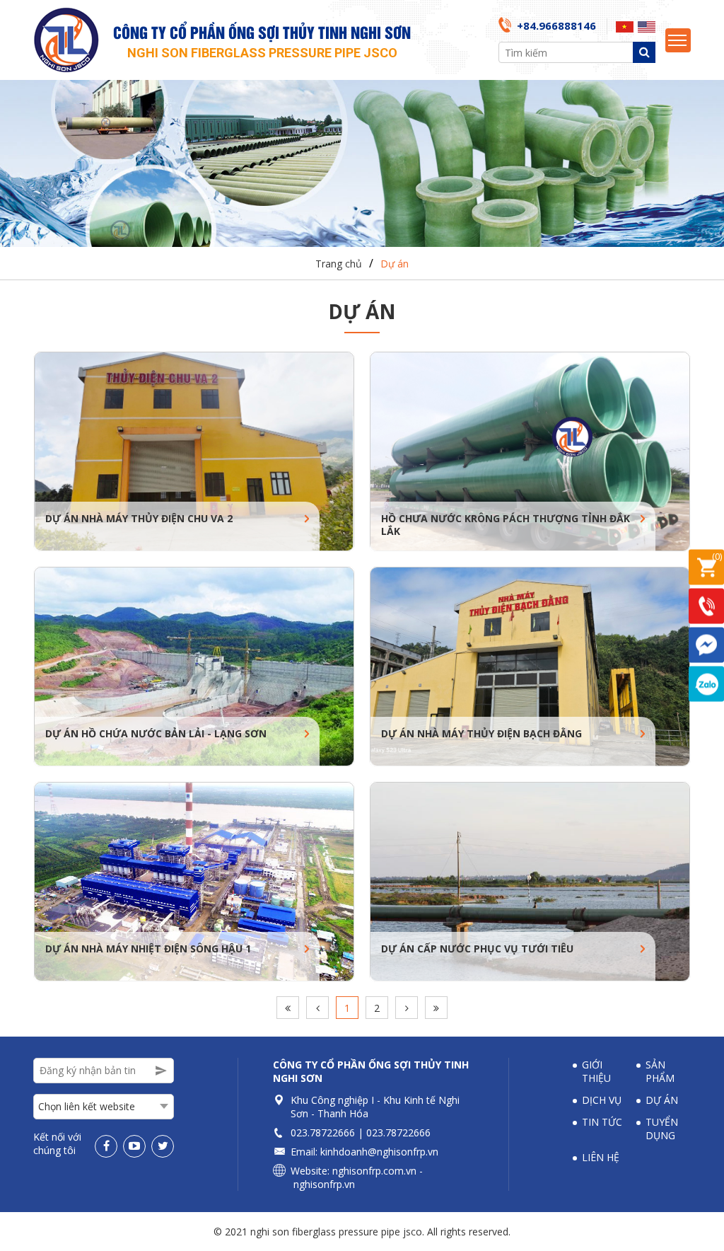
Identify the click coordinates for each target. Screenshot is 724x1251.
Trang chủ (338, 263)
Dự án (394, 263)
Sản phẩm (660, 1071)
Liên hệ (600, 1157)
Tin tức (602, 1122)
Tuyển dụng (662, 1128)
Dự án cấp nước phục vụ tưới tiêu (477, 948)
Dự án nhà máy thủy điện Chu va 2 (139, 518)
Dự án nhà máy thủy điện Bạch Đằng (481, 733)
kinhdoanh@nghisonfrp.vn (379, 1151)
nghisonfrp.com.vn (374, 1170)
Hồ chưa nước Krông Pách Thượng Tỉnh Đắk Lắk (505, 525)
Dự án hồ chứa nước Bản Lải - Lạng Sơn (156, 733)
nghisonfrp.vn (324, 1184)
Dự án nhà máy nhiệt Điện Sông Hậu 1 (148, 948)
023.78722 (314, 1132)
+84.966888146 (556, 25)
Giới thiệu (596, 1071)
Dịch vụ (601, 1100)
